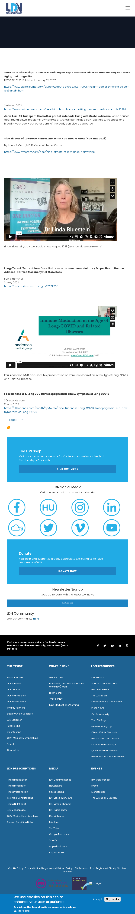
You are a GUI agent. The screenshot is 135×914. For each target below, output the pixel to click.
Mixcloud (54, 822)
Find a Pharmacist (17, 779)
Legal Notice (49, 868)
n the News (98, 707)
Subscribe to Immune (8, 427)
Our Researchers (16, 701)
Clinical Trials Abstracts (104, 732)
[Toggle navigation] (127, 8)
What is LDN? (56, 677)
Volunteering (14, 731)
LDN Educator (14, 719)
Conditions (97, 677)
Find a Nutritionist (16, 803)
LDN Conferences (101, 779)
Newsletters (55, 785)
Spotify (53, 840)
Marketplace (98, 791)
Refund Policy (64, 868)
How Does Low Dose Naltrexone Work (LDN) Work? (66, 685)
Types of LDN (56, 698)
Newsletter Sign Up (101, 726)
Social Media (56, 791)
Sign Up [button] (67, 603)
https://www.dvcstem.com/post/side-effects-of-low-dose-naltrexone (49, 152)
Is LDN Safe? (55, 692)
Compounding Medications (107, 701)
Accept (97, 899)
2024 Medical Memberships (22, 737)
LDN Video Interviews (60, 797)
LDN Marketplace (16, 809)
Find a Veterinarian (17, 791)
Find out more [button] (67, 469)
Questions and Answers (104, 750)
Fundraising (13, 725)
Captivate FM (56, 852)
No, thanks (112, 899)
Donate (11, 744)
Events (94, 785)
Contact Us (13, 750)
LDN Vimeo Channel (60, 803)
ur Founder (15, 683)
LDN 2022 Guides (100, 689)
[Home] (14, 8)
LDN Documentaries (60, 779)
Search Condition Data (104, 683)
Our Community (100, 714)
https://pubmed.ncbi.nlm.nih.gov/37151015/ (31, 286)
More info (24, 911)
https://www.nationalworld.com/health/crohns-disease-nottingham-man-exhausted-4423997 (65, 109)
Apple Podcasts (58, 846)
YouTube (54, 828)
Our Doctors (14, 689)
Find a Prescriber (16, 785)
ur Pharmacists (17, 695)
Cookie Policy (15, 868)
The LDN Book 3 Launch (104, 797)
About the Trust (15, 677)
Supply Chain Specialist (20, 713)
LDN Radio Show (58, 809)
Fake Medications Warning (64, 704)
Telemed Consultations (20, 797)
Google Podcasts (59, 834)
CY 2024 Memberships (103, 744)
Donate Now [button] (67, 571)
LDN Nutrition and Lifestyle (105, 738)
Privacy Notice (33, 868)
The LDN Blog (98, 720)
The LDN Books (99, 695)
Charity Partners (16, 707)
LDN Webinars (57, 816)
